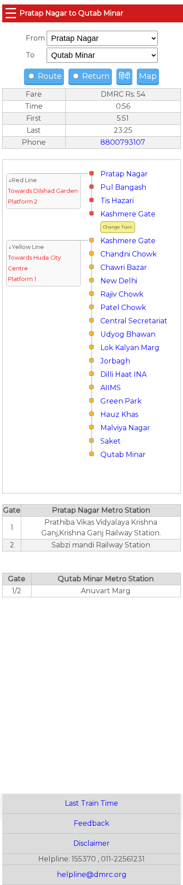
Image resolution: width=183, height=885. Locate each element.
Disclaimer (91, 843)
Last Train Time (91, 803)
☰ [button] (10, 13)
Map (148, 76)
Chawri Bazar (123, 267)
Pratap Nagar (124, 174)
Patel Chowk (123, 307)
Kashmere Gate (127, 214)
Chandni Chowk (128, 254)
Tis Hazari (117, 200)
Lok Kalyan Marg (129, 347)
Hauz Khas (119, 414)
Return (95, 76)
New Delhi (118, 281)
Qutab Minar (123, 454)
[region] (91, 690)
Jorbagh (115, 361)
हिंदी (124, 76)
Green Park (121, 401)
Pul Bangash (123, 187)
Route (49, 76)
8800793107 (122, 142)
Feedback (91, 823)
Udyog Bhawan (127, 334)
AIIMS (110, 387)
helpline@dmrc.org (92, 874)
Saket (110, 441)
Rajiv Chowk (121, 294)
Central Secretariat (133, 321)
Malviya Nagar (125, 428)
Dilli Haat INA (123, 374)
